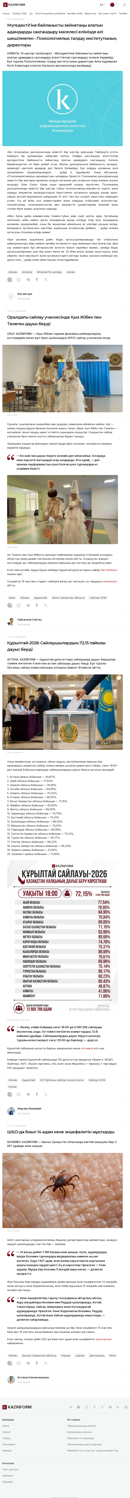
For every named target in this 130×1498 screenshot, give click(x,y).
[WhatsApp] (18, 279)
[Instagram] (9, 279)
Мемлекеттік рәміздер (80, 1438)
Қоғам (71, 272)
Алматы (27, 272)
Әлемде (7, 1450)
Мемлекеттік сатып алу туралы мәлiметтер (92, 1450)
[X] (45, 279)
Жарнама (7, 1481)
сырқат (79, 1355)
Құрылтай (40, 597)
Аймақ (12, 272)
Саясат (6, 1431)
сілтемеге (87, 1048)
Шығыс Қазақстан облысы (39, 1355)
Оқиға (5, 1425)
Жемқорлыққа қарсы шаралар (84, 1444)
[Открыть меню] (124, 4)
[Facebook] (36, 279)
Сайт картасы (10, 1469)
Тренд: (6, 13)
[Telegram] (27, 279)
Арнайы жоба (75, 13)
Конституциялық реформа (50, 13)
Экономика (8, 1444)
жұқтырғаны (104, 1339)
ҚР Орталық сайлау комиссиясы (62, 1080)
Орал (11, 597)
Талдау (6, 1438)
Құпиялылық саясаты (79, 1431)
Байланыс (7, 1475)
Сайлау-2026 (19, 13)
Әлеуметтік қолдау (49, 272)
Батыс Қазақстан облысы (68, 597)
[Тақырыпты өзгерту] (114, 4)
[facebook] (94, 1407)
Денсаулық (96, 1355)
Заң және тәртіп (107, 13)
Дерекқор (90, 13)
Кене (112, 1355)
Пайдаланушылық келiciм (81, 1425)
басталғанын (109, 570)
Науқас (65, 1355)
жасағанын (110, 581)
